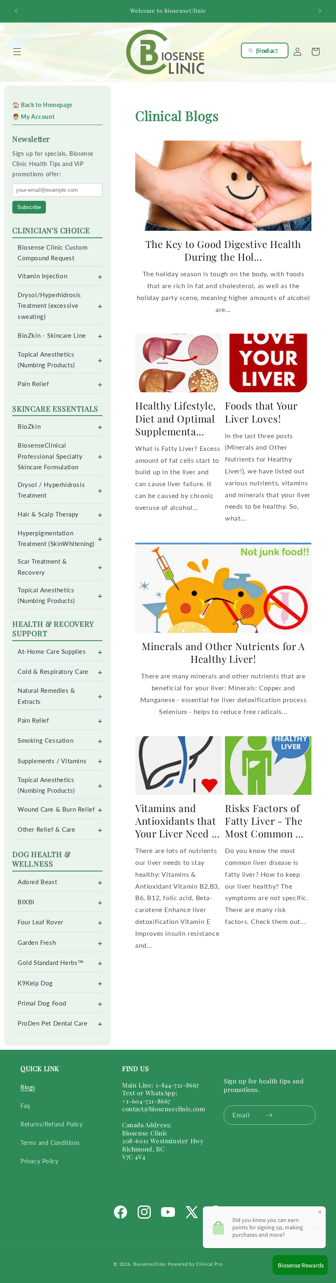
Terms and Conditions (50, 1142)
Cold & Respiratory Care (53, 671)
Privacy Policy (39, 1161)
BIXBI (26, 902)
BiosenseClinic (149, 1264)
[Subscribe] (269, 1115)
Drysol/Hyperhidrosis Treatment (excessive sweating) (49, 305)
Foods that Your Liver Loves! (261, 412)
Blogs (27, 1087)
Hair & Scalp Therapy (48, 514)
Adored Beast (37, 881)
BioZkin (29, 426)
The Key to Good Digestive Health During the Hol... (223, 250)
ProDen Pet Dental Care (52, 1023)
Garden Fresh (37, 942)
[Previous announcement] (16, 11)
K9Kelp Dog (35, 983)
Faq (25, 1105)
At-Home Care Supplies (52, 651)
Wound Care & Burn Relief (56, 809)
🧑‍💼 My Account (33, 116)
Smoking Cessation (45, 740)
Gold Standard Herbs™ (51, 962)
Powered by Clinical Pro (195, 1264)
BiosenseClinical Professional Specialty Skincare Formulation (50, 456)
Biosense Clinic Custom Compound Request (52, 253)
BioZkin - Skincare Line (52, 335)
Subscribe (29, 207)
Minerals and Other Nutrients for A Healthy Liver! (223, 652)
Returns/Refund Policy (51, 1124)
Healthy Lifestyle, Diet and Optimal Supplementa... (175, 418)
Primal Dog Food (42, 1003)
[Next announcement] (320, 11)
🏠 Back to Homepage (42, 104)
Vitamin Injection (42, 276)
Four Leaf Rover (41, 922)
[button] (17, 52)
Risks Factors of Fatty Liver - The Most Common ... (264, 821)
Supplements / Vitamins (52, 761)
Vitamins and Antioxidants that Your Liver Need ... (177, 821)
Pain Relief (33, 383)
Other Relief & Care (46, 829)
